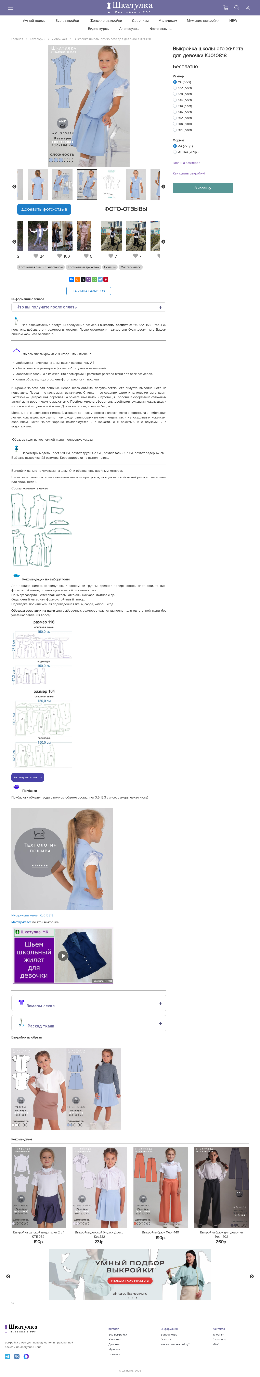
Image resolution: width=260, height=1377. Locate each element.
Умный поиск (34, 21)
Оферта (166, 1339)
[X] (83, 279)
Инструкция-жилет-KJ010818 (32, 915)
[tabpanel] (88, 184)
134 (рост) (185, 100)
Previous (14, 187)
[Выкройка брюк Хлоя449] (160, 1187)
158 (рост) (185, 123)
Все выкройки (67, 21)
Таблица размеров (186, 162)
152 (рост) (185, 118)
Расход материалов (27, 777)
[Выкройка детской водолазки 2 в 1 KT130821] (39, 1187)
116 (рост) (184, 82)
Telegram (218, 1334)
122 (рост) (185, 88)
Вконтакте (219, 1339)
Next (163, 187)
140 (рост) (185, 106)
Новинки (114, 1354)
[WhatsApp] (94, 279)
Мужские (114, 1349)
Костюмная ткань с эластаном (41, 267)
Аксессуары (129, 29)
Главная (17, 39)
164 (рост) (185, 130)
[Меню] (10, 8)
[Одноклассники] (77, 279)
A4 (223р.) (185, 146)
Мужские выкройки (203, 21)
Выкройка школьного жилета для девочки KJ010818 (112, 39)
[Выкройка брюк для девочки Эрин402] (221, 1187)
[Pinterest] (105, 279)
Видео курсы (98, 29)
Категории (37, 39)
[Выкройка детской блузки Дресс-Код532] (100, 1187)
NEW (233, 21)
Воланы (110, 267)
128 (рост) (185, 94)
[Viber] (88, 279)
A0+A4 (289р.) (188, 152)
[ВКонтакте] (71, 279)
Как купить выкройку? (189, 173)
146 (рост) (185, 112)
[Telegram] (100, 279)
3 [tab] (137, 1298)
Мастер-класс (131, 267)
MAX (216, 1344)
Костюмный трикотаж (83, 267)
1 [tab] (128, 1298)
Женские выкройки (106, 21)
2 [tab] (132, 1298)
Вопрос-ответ (170, 1334)
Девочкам (140, 21)
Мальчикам (167, 21)
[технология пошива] (62, 909)
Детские (113, 1344)
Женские (114, 1339)
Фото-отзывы (161, 29)
